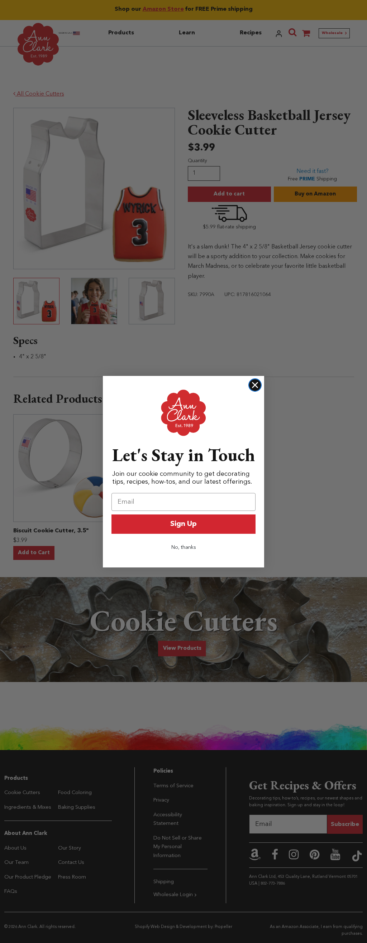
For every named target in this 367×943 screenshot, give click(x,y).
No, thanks (183, 547)
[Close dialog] (255, 385)
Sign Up (183, 524)
